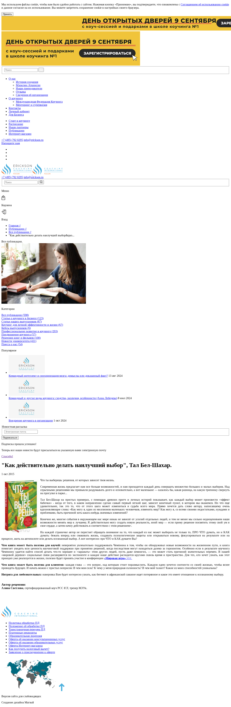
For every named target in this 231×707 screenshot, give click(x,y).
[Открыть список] (18, 78)
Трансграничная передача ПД (27, 629)
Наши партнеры (19, 127)
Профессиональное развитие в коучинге (29, 331)
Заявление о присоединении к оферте (32, 652)
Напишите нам (10, 143)
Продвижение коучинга (18, 334)
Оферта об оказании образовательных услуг (36, 642)
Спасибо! (7, 456)
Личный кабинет (19, 111)
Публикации (16, 130)
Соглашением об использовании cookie (205, 4)
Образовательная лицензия (25, 635)
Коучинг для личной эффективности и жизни (32, 324)
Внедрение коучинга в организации (31, 420)
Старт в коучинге (19, 120)
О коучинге (16, 98)
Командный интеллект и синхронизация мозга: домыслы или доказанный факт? (58, 375)
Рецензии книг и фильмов (21, 337)
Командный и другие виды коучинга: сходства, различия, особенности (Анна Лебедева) (63, 398)
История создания (27, 81)
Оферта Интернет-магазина (26, 645)
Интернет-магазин (20, 133)
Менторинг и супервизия (31, 104)
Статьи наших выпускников (21, 321)
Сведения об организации (32, 94)
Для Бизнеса (16, 114)
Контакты (15, 108)
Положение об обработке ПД (27, 626)
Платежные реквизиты (23, 632)
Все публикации (15, 315)
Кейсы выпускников (16, 328)
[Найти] (41, 70)
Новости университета (18, 341)
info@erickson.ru (33, 139)
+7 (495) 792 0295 (12, 139)
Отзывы (21, 91)
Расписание (16, 124)
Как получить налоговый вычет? (29, 648)
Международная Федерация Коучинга (39, 101)
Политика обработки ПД (24, 622)
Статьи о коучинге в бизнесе (22, 318)
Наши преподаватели (29, 88)
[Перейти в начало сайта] (62, 690)
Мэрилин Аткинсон (28, 85)
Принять (7, 14)
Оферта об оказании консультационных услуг (37, 639)
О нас (12, 78)
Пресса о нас (12, 344)
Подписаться (10, 437)
